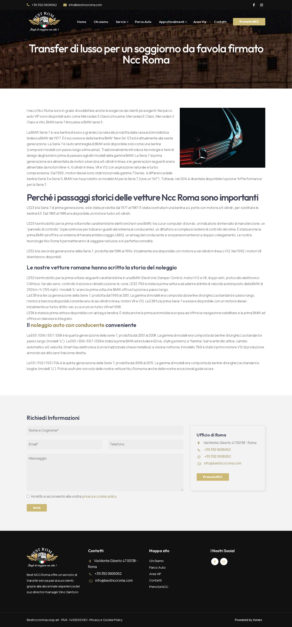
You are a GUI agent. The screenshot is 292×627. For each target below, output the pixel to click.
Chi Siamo (156, 561)
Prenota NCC (249, 22)
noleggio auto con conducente (68, 324)
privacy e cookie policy (99, 496)
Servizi (121, 22)
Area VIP (155, 574)
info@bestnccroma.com (85, 5)
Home (81, 22)
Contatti (220, 22)
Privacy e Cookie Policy (106, 620)
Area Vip (199, 22)
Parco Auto (143, 22)
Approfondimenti (171, 22)
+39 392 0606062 (44, 5)
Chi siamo (101, 22)
